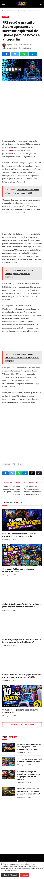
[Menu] (3, 3)
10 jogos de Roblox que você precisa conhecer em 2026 (18, 570)
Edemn (10, 150)
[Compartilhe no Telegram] (33, 54)
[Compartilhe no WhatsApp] (24, 54)
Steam (20, 464)
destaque (7, 464)
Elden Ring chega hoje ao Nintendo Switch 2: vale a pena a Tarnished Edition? (21, 640)
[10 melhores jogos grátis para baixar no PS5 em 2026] (22, 696)
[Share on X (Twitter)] (15, 54)
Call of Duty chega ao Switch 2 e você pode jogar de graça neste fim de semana (21, 605)
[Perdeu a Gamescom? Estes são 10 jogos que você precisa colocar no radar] (22, 520)
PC (14, 464)
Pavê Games (13, 45)
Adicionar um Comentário (22, 725)
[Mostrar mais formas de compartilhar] (39, 54)
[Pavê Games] (22, 4)
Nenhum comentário (10, 48)
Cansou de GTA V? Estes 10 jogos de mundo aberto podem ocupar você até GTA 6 (21, 675)
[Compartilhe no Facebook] (6, 54)
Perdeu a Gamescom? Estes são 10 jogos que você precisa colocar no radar (20, 535)
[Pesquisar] (40, 3)
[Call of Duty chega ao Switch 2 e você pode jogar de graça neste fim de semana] (22, 590)
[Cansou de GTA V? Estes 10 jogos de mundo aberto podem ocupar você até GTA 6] (22, 661)
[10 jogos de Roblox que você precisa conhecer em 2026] (22, 555)
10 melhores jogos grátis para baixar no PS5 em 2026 (20, 711)
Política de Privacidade (10, 875)
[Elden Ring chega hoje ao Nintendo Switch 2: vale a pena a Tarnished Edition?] (22, 625)
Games (5, 17)
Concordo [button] (24, 875)
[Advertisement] (22, 111)
